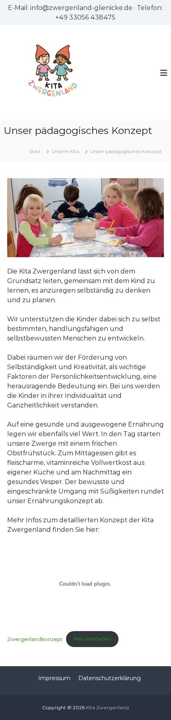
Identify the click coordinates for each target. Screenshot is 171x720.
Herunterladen (92, 639)
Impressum (54, 678)
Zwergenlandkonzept (34, 639)
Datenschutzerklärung (109, 678)
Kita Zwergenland (107, 707)
